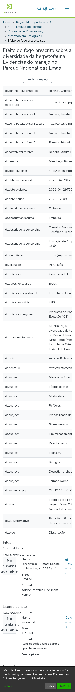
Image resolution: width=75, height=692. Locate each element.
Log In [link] (53, 9)
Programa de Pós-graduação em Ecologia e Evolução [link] (27, 31)
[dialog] (37, 679)
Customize (9, 686)
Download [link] (68, 622)
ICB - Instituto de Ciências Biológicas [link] (27, 27)
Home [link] (7, 22)
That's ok (64, 686)
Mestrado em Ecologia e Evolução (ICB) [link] (27, 36)
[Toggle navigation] (66, 8)
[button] (9, 8)
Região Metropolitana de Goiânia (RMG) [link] (35, 22)
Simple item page (37, 79)
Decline (50, 686)
